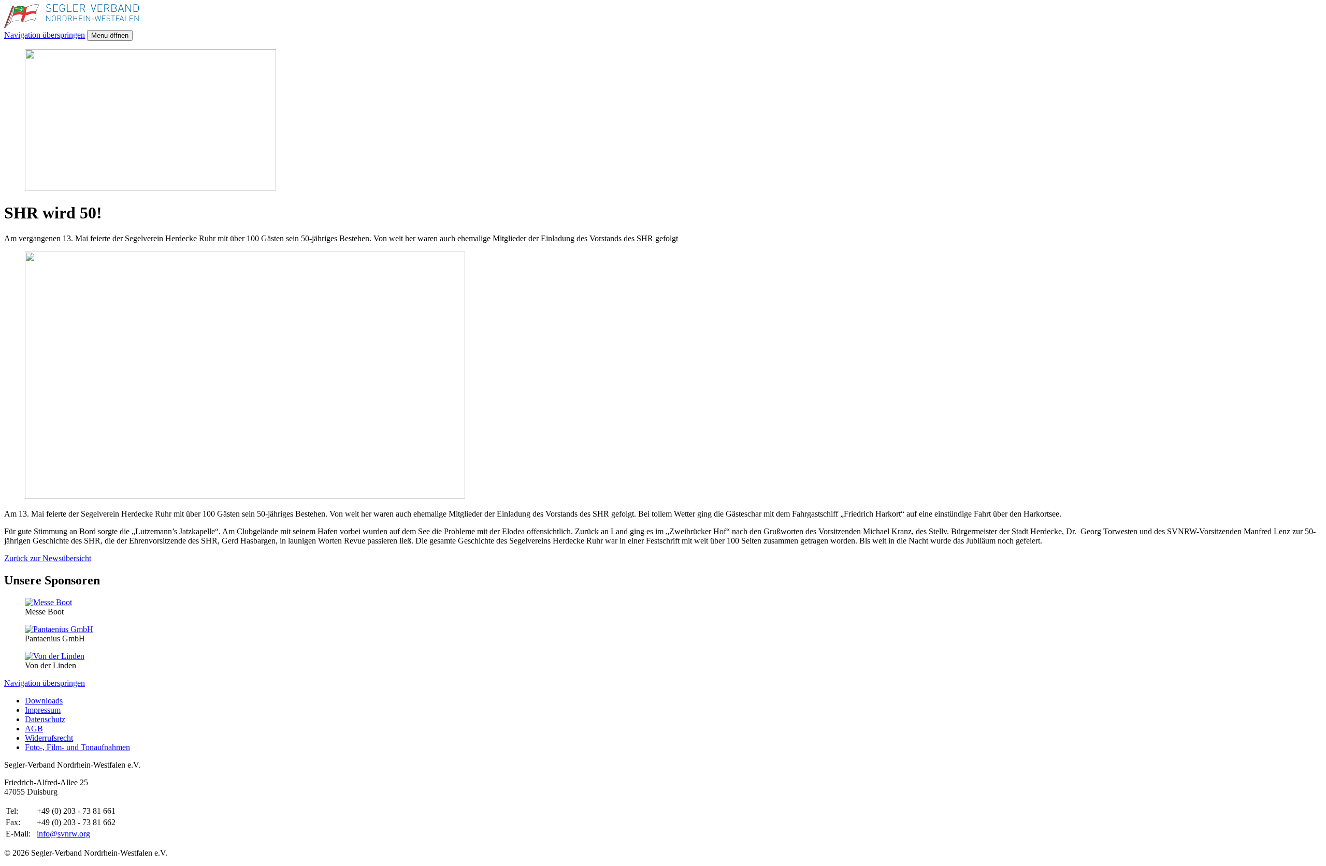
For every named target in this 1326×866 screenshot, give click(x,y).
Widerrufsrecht (49, 737)
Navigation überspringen (44, 35)
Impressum (43, 710)
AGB (34, 728)
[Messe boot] (48, 602)
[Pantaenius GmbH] (59, 629)
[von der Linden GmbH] (54, 656)
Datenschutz (45, 719)
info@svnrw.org (63, 833)
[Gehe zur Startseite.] (71, 25)
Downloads (44, 700)
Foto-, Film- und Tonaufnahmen (77, 747)
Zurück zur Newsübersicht (47, 558)
